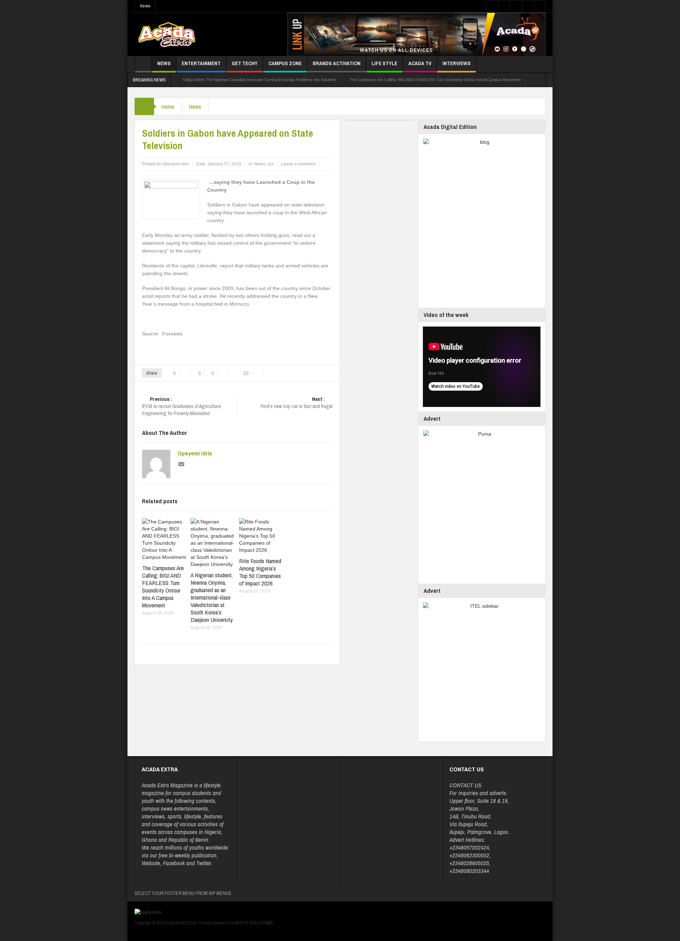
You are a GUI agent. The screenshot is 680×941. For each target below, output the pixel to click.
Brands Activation (337, 63)
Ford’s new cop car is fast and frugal (297, 403)
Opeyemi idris (194, 453)
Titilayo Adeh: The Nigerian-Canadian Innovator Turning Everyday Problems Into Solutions (259, 80)
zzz (270, 163)
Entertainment (201, 63)
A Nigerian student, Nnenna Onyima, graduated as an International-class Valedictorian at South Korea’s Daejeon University (212, 597)
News (164, 63)
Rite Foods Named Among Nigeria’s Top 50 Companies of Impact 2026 (260, 572)
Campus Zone (285, 63)
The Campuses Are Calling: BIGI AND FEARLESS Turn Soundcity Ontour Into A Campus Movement (435, 80)
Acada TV (419, 63)
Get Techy (244, 63)
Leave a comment (298, 163)
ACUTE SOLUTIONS (254, 923)
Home (145, 6)
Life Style (384, 63)
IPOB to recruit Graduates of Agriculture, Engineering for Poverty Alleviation (182, 406)
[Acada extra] (166, 34)
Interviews (456, 63)
